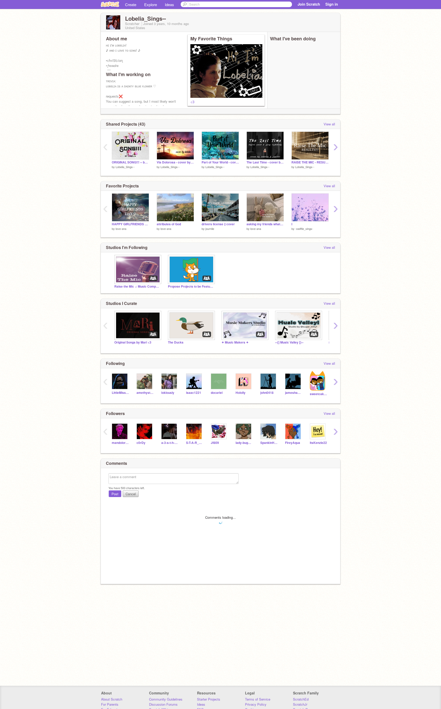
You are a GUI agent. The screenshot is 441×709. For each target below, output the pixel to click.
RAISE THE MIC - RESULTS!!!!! (310, 162)
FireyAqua (292, 443)
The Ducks (175, 342)
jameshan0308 (293, 393)
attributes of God (169, 224)
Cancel (131, 493)
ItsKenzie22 (318, 443)
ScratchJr (300, 704)
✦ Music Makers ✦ (235, 342)
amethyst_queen (145, 393)
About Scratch (111, 699)
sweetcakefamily (318, 394)
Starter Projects (208, 699)
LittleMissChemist (120, 393)
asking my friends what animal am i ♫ (265, 224)
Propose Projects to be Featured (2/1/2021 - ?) (191, 286)
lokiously (167, 393)
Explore (150, 4)
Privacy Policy (255, 704)
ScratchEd (301, 699)
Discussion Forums (163, 704)
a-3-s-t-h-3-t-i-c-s (169, 443)
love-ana (121, 229)
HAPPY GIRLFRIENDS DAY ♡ (130, 224)
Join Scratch (309, 4)
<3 (192, 101)
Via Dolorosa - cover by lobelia (175, 162)
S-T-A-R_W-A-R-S (194, 443)
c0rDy (141, 443)
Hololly (241, 393)
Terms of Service (257, 699)
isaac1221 (193, 393)
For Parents (109, 704)
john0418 (267, 393)
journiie (209, 229)
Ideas (169, 4)
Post (115, 493)
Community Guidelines (165, 699)
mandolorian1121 (120, 443)
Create (130, 4)
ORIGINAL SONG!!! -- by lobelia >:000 (130, 162)
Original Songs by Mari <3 (132, 342)
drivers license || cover (218, 224)
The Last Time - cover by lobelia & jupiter (265, 162)
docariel (217, 393)
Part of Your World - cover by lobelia (220, 162)
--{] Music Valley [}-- (289, 342)
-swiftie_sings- (304, 229)
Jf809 (215, 443)
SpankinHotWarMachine (268, 443)
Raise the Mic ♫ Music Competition (137, 286)
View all (329, 124)
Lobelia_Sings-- (125, 167)
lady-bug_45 (244, 443)
